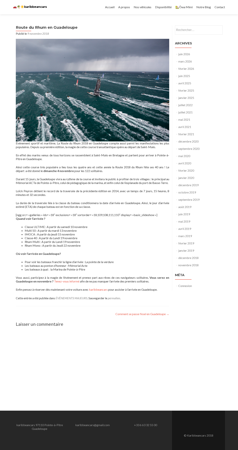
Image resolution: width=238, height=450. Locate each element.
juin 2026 (184, 54)
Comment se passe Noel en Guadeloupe (142, 314)
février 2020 (186, 170)
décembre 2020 (188, 141)
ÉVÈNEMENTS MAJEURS (71, 298)
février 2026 (186, 68)
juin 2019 (184, 214)
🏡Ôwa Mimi (184, 7)
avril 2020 (184, 163)
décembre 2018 (188, 258)
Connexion (185, 286)
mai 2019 (184, 221)
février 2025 (186, 90)
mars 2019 (185, 236)
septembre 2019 (189, 199)
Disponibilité (163, 7)
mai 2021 (184, 119)
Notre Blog (203, 7)
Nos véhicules (142, 7)
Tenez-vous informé (66, 281)
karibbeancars (98, 289)
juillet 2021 (185, 112)
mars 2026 (185, 61)
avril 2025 (184, 83)
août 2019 (184, 207)
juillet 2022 (185, 105)
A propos (124, 7)
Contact (220, 7)
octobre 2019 (187, 192)
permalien (114, 298)
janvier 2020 (186, 177)
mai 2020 (184, 156)
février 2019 (186, 243)
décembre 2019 (188, 185)
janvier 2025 (186, 97)
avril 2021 (184, 127)
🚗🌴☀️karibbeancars (30, 7)
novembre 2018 (188, 265)
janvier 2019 (186, 250)
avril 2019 (184, 228)
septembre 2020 (189, 148)
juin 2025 (184, 76)
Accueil (110, 7)
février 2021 (186, 134)
